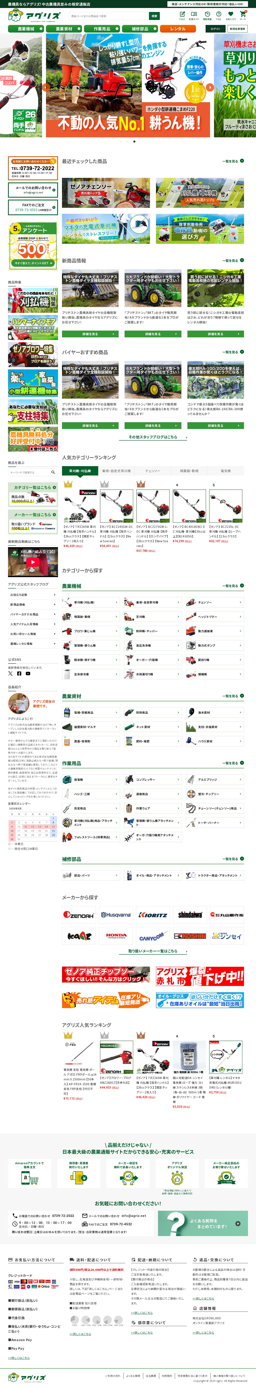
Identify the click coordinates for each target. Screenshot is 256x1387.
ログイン (215, 28)
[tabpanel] (128, 85)
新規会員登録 (237, 28)
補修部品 (140, 29)
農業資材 (64, 29)
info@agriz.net (134, 1216)
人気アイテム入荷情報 (24, 624)
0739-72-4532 (121, 1224)
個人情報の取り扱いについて (229, 1375)
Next (207, 87)
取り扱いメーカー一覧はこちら (153, 951)
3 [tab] (134, 142)
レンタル (178, 29)
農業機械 (26, 29)
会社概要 (151, 1375)
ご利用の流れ (112, 1375)
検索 (154, 16)
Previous (10, 87)
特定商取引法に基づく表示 (192, 1375)
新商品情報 (17, 604)
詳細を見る (90, 334)
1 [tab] (121, 142)
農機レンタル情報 (21, 644)
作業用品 (102, 29)
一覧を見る (230, 161)
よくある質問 (133, 1375)
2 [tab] (128, 142)
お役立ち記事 (18, 595)
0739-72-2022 (63, 1216)
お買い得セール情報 (23, 634)
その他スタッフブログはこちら (153, 437)
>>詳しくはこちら (19, 1358)
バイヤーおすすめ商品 (24, 614)
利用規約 (167, 1375)
